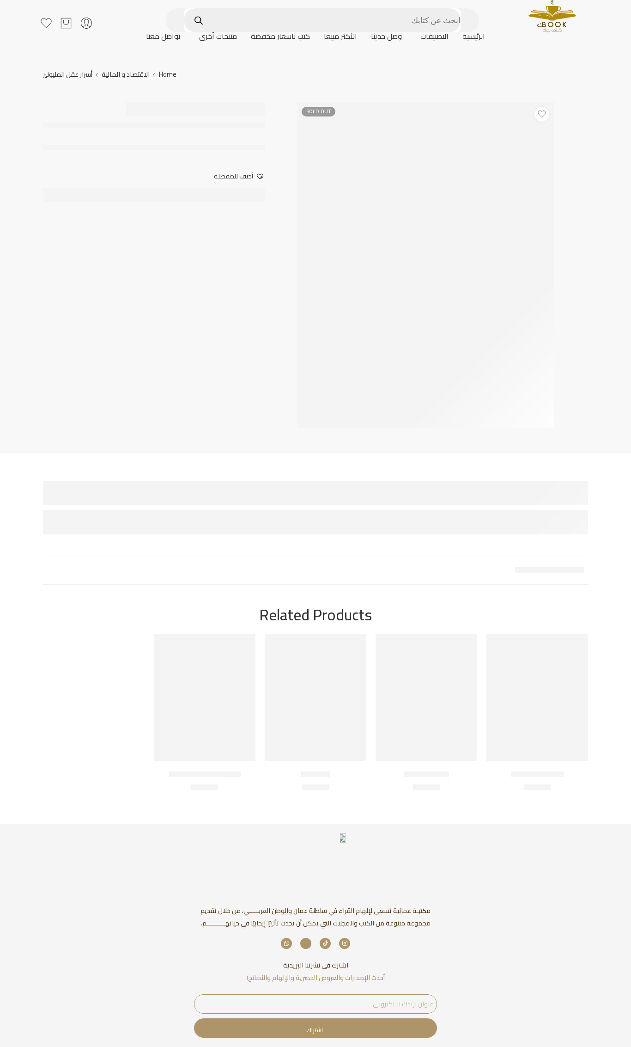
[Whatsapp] (286, 943)
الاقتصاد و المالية (126, 74)
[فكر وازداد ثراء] (426, 697)
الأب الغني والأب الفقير (205, 774)
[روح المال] (315, 697)
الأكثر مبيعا (340, 36)
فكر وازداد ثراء (426, 774)
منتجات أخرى (218, 36)
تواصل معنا (163, 36)
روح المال (315, 774)
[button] (432, 36)
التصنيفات (434, 36)
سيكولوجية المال (537, 774)
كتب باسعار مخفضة (280, 36)
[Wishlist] (541, 114)
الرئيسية (473, 36)
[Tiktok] (325, 943)
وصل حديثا (386, 36)
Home (167, 74)
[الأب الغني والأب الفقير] (204, 697)
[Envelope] (305, 943)
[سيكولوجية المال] (537, 697)
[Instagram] (344, 943)
